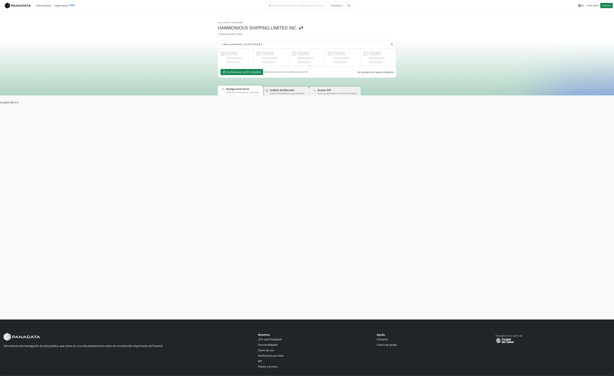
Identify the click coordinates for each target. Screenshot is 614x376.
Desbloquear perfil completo (243, 72)
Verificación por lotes (271, 355)
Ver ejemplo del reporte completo (376, 72)
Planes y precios (268, 366)
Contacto (382, 339)
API (260, 361)
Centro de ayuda (387, 345)
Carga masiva (61, 5)
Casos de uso (266, 350)
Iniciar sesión (592, 5)
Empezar (606, 5)
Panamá (336, 5)
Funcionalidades (268, 345)
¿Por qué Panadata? (270, 339)
